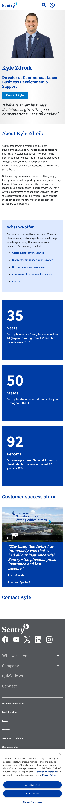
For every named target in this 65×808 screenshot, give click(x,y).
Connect (9, 686)
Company (10, 665)
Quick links (12, 675)
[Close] (60, 754)
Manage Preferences (32, 802)
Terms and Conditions (46, 771)
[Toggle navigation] (60, 5)
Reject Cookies (32, 793)
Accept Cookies (32, 784)
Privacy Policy (49, 775)
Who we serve (14, 655)
